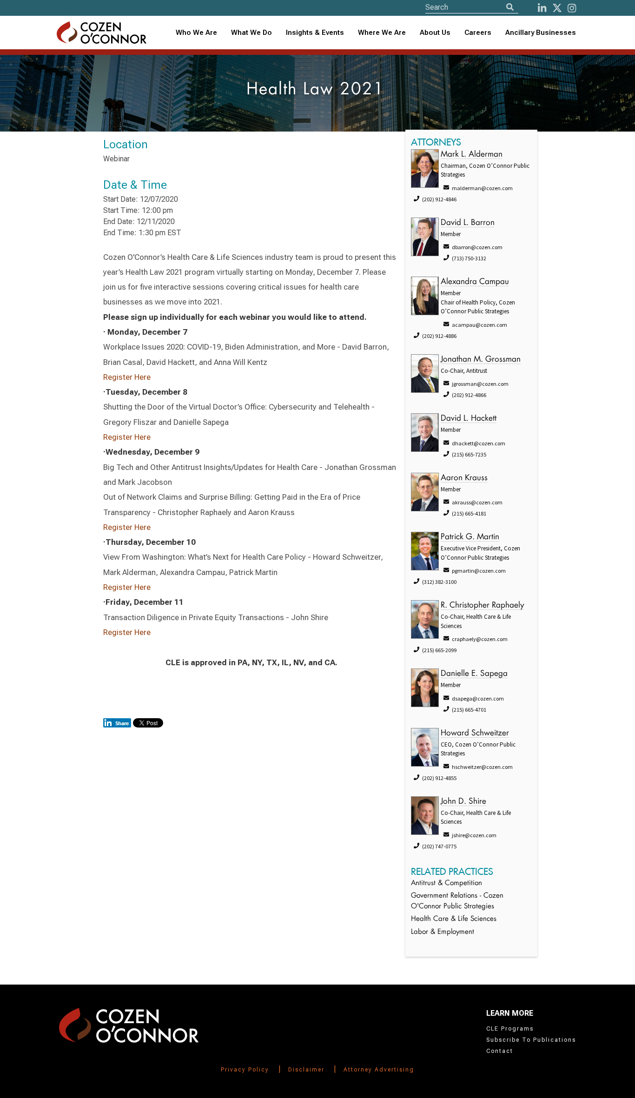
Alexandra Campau (475, 282)
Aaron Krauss (464, 478)
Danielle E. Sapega (474, 674)
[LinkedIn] (542, 8)
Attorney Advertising (379, 1069)
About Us (435, 32)
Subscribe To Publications (531, 1040)
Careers (477, 32)
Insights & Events (315, 32)
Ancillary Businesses (540, 32)
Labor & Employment (442, 932)
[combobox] (315, 33)
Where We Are (382, 32)
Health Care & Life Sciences (453, 919)
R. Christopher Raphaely (482, 605)
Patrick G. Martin (470, 537)
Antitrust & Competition (446, 883)
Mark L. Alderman (472, 155)
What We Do (251, 32)
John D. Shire (463, 802)
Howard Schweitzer (475, 733)
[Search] (510, 7)
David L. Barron (468, 223)
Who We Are (196, 32)
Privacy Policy (245, 1069)
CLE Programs (510, 1028)
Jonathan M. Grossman (481, 360)
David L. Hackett (468, 419)
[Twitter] (557, 8)
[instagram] (572, 8)
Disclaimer (306, 1069)
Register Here (127, 377)
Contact (499, 1051)
